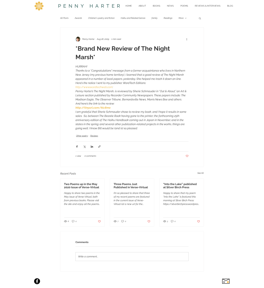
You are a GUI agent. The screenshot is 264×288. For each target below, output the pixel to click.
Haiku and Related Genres (133, 18)
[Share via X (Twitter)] (84, 146)
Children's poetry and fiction (101, 18)
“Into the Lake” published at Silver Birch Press (180, 185)
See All (200, 173)
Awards (78, 18)
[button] (199, 18)
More (181, 18)
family (155, 18)
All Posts (64, 18)
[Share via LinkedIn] (91, 146)
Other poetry (82, 136)
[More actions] (187, 39)
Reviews (94, 136)
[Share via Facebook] (76, 146)
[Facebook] (37, 281)
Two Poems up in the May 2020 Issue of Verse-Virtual (81, 185)
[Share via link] (99, 146)
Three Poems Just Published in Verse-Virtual (131, 185)
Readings (168, 18)
